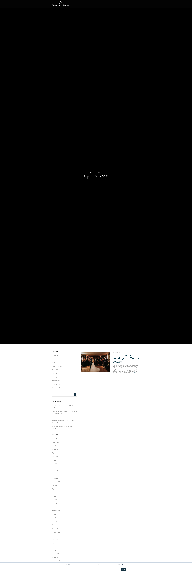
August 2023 (55, 456)
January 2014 (55, 557)
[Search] (75, 394)
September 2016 (56, 535)
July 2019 (54, 517)
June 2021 (54, 492)
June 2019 (54, 521)
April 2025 (54, 438)
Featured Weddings (57, 359)
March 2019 (55, 528)
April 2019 (54, 525)
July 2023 (54, 460)
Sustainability (55, 370)
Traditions (54, 373)
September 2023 (56, 453)
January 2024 (55, 449)
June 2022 (54, 474)
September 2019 (56, 510)
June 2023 (54, 463)
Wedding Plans (117, 352)
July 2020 (54, 496)
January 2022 (55, 478)
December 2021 (56, 481)
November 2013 (56, 561)
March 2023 (55, 471)
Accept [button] (123, 569)
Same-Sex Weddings (57, 366)
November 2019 (56, 507)
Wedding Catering (56, 377)
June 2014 (54, 546)
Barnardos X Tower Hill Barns (59, 417)
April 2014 (54, 550)
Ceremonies (55, 355)
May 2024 (54, 445)
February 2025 (55, 442)
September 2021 (56, 489)
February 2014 (55, 553)
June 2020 (54, 499)
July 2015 (54, 543)
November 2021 (56, 485)
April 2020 (54, 503)
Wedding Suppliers (57, 384)
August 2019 (55, 514)
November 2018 (56, 532)
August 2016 (55, 539)
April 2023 (54, 467)
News (114, 352)
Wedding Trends (56, 388)
